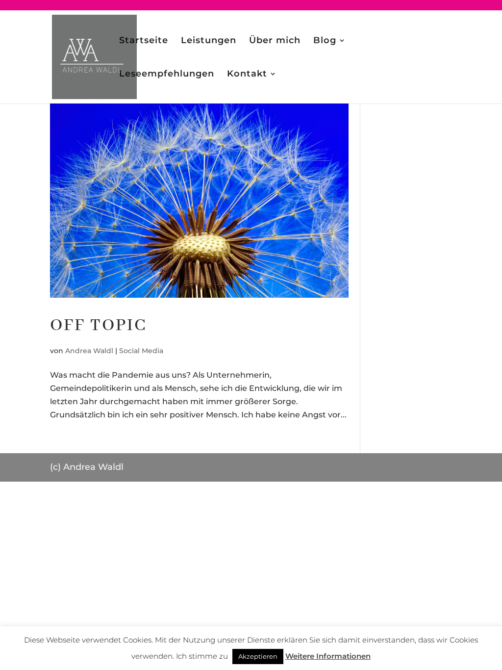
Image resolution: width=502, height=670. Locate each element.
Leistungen (208, 41)
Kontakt (247, 74)
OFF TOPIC (98, 325)
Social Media (141, 350)
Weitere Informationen (328, 656)
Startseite (143, 41)
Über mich (275, 41)
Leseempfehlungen (166, 74)
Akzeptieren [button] (257, 656)
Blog (324, 41)
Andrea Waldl (89, 350)
